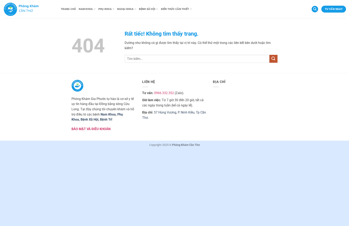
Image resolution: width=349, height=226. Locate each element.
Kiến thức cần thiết (175, 9)
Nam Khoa (86, 9)
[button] (315, 9)
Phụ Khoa (105, 9)
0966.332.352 (164, 93)
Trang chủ (68, 9)
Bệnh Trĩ (106, 119)
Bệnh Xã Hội (147, 9)
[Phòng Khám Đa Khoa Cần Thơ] (29, 9)
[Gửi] (273, 59)
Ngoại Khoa (125, 9)
